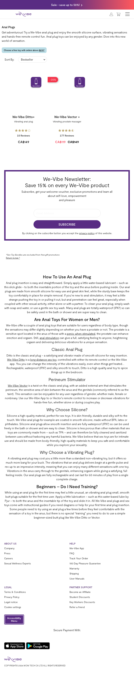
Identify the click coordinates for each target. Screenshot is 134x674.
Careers (8, 558)
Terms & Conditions (15, 592)
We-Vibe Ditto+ (23, 117)
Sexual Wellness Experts (17, 563)
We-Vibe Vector (18, 385)
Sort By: (9, 59)
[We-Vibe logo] (23, 14)
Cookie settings (12, 607)
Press (7, 553)
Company (9, 548)
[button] (14, 619)
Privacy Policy (11, 597)
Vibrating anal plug (23, 121)
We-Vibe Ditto (16, 359)
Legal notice (11, 602)
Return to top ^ (13, 258)
